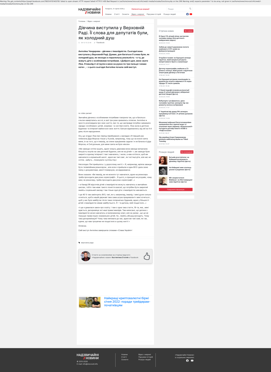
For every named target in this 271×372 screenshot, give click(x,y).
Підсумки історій (154, 14)
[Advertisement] (115, 280)
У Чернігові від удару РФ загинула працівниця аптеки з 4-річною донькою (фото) (176, 113)
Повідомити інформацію (175, 189)
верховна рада (87, 243)
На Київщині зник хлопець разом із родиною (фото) (180, 168)
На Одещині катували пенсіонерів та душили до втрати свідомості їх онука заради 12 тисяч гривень (175, 81)
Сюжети (125, 14)
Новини (108, 14)
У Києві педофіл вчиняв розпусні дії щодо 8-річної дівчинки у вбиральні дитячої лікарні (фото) (174, 92)
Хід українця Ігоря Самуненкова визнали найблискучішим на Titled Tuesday (173, 139)
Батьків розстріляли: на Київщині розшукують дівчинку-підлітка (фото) (180, 159)
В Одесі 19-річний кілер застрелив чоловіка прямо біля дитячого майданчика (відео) (174, 38)
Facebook (100, 42)
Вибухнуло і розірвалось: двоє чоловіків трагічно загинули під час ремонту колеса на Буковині (174, 103)
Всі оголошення (186, 152)
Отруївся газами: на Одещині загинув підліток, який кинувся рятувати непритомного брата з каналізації (175, 60)
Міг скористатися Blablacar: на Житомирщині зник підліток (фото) (180, 180)
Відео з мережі (138, 14)
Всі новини (188, 31)
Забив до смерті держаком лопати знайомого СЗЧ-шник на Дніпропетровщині (174, 49)
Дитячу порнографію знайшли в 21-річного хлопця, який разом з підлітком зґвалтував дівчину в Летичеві (175, 70)
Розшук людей (170, 14)
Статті (117, 14)
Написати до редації (140, 9)
